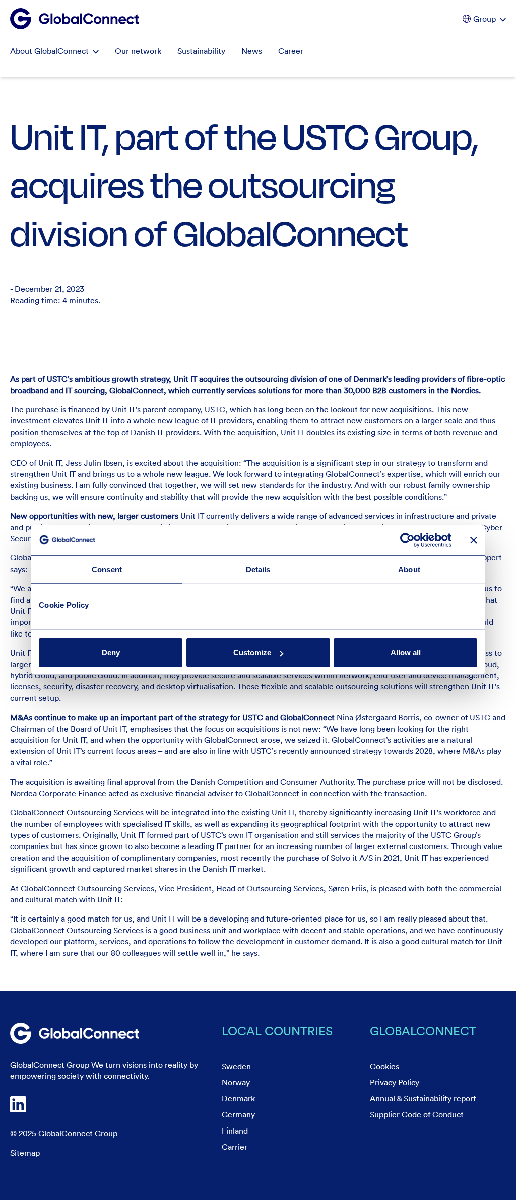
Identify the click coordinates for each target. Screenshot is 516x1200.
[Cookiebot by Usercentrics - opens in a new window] (407, 539)
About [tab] (409, 568)
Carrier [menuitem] (234, 1147)
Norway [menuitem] (236, 1082)
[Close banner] (473, 539)
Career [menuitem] (290, 51)
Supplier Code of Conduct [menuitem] (417, 1114)
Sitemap (25, 1153)
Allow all (406, 652)
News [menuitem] (251, 51)
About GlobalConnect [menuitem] (49, 51)
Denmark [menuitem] (238, 1098)
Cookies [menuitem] (384, 1066)
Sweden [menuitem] (236, 1066)
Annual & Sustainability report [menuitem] (423, 1098)
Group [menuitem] (484, 19)
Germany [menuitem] (238, 1114)
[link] (74, 1033)
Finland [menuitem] (235, 1130)
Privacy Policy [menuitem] (394, 1082)
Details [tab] (258, 568)
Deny (111, 652)
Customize (252, 652)
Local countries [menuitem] (277, 1030)
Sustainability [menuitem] (201, 51)
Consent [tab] (107, 568)
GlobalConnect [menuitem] (423, 1030)
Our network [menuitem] (138, 51)
